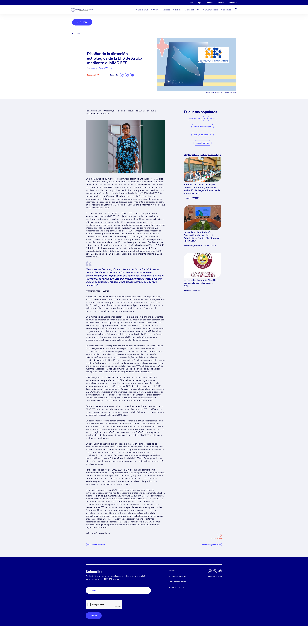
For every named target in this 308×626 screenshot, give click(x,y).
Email (89, 584)
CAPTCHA (91, 597)
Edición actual (143, 10)
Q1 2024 (83, 22)
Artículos (166, 10)
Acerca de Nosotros (192, 10)
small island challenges (202, 127)
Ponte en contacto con (177, 582)
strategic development (202, 135)
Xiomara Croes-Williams (102, 68)
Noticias (178, 10)
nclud (220, 576)
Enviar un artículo (211, 10)
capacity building (195, 118)
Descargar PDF (93, 75)
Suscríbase (227, 10)
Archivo (156, 10)
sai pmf (212, 118)
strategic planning (202, 143)
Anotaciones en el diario (178, 576)
